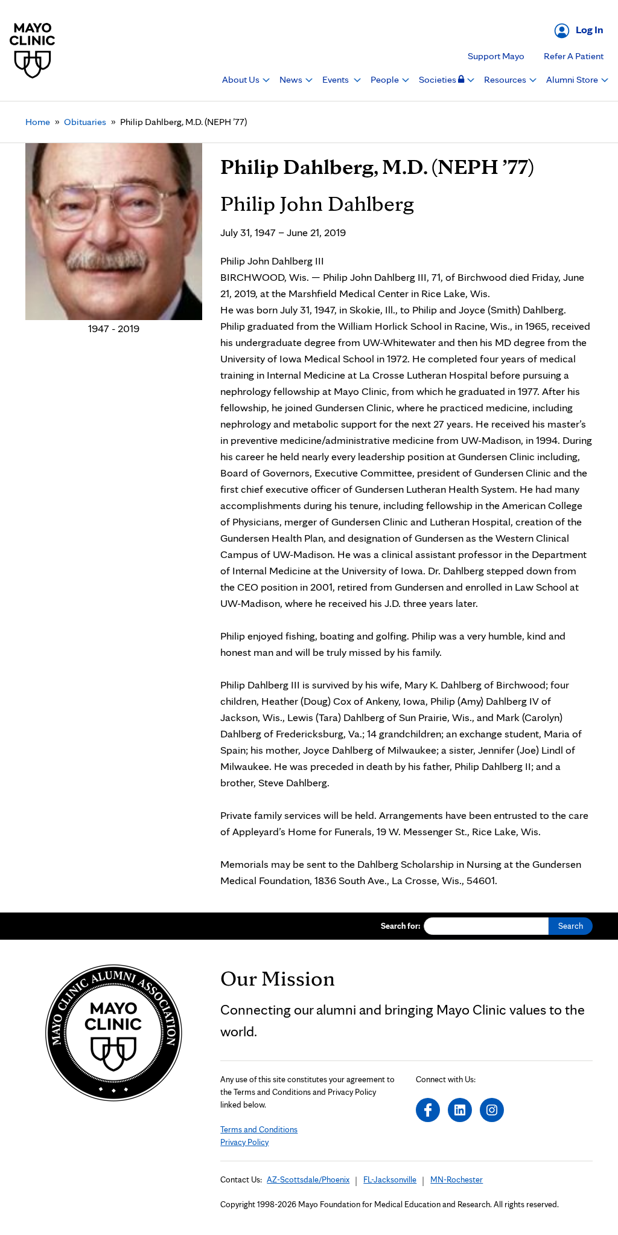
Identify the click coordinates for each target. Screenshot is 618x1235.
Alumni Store (573, 79)
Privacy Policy (244, 1142)
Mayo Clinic (33, 50)
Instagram (492, 1110)
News (291, 79)
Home (37, 121)
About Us (241, 79)
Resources (506, 79)
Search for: (401, 926)
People (386, 79)
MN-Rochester (456, 1179)
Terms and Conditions (259, 1129)
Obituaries (85, 121)
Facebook (428, 1110)
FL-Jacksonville (389, 1179)
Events (336, 79)
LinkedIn (460, 1110)
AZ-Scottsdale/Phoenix (308, 1179)
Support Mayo (496, 56)
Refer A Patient (574, 56)
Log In (590, 29)
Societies (438, 79)
